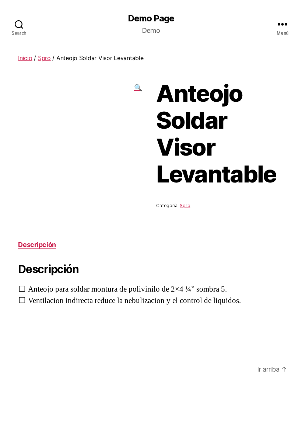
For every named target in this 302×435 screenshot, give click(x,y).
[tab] (37, 245)
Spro (44, 58)
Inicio (25, 58)
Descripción (37, 244)
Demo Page (151, 18)
